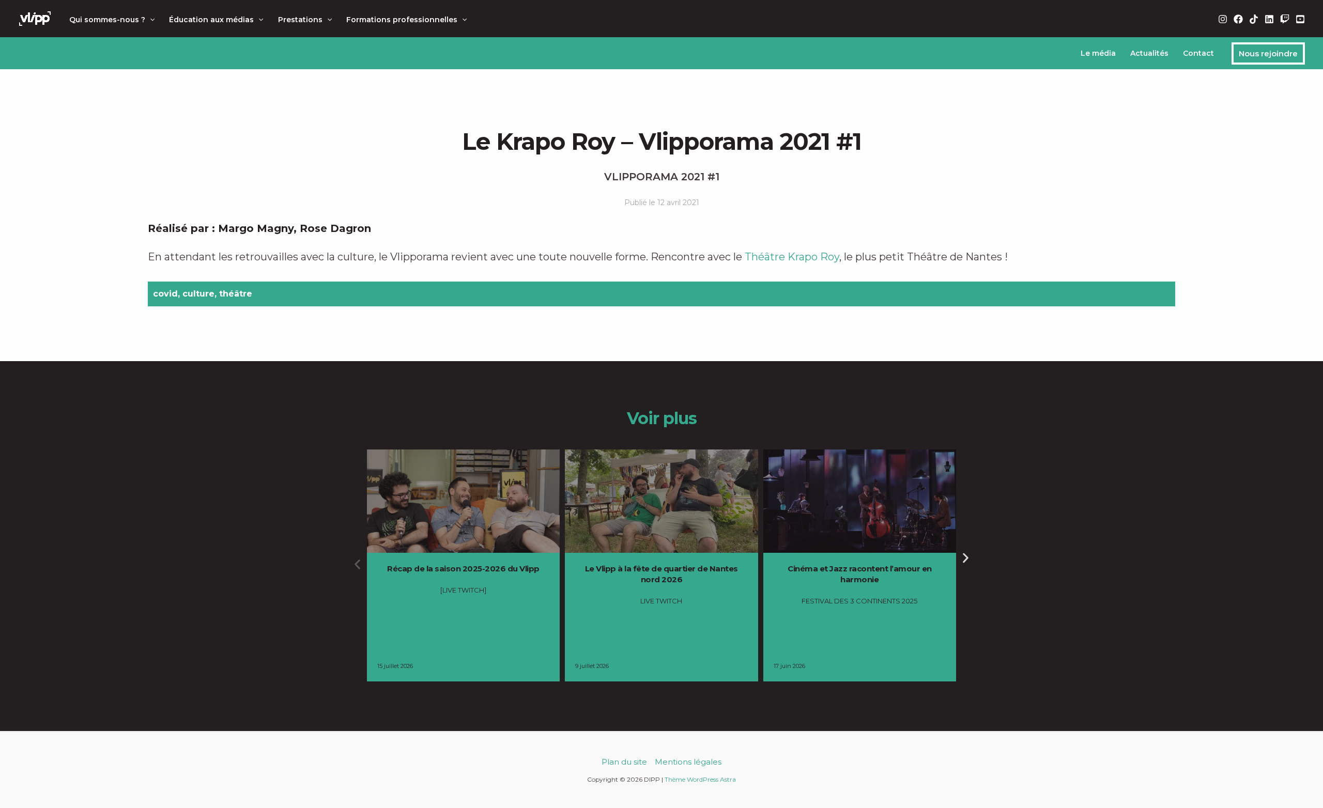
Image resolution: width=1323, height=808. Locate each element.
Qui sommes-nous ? (107, 19)
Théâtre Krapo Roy (792, 257)
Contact (1198, 53)
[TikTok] (1253, 19)
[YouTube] (1300, 19)
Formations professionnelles (401, 19)
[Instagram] (1222, 19)
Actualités (1149, 53)
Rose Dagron (335, 228)
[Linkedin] (1269, 19)
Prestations (300, 19)
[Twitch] (1284, 19)
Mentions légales (688, 762)
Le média (1098, 53)
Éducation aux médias (211, 19)
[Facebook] (1238, 19)
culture (198, 294)
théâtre (235, 294)
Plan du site (624, 762)
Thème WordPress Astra (700, 779)
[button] (150, 19)
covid (165, 294)
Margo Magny (256, 228)
